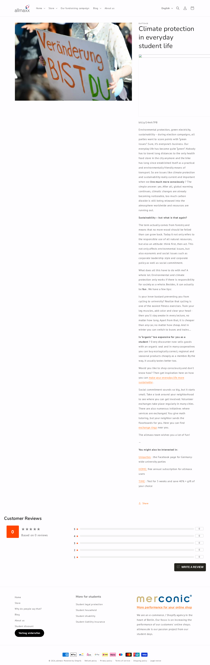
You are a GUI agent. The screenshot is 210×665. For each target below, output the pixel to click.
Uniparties (145, 457)
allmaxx (59, 661)
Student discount (24, 626)
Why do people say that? (28, 608)
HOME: (143, 469)
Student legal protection (89, 604)
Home (18, 597)
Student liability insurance (90, 621)
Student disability (85, 616)
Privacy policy (106, 661)
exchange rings (148, 427)
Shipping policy (140, 661)
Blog (17, 614)
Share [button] (145, 503)
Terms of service (122, 661)
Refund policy (91, 661)
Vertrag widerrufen (29, 633)
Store (18, 603)
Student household (86, 610)
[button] (40, 8)
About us (20, 620)
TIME (142, 481)
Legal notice (155, 661)
